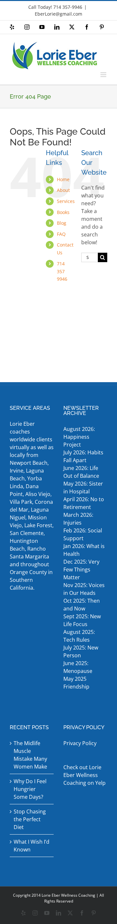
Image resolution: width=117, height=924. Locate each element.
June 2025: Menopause (78, 667)
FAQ (61, 234)
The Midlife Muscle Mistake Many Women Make (30, 755)
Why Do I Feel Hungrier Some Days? (30, 789)
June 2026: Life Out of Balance (81, 471)
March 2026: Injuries (78, 518)
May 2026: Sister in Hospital (83, 487)
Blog (61, 223)
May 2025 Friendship (76, 682)
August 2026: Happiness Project (79, 436)
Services (66, 201)
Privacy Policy (80, 743)
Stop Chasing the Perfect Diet (30, 819)
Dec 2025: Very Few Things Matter (81, 569)
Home (63, 179)
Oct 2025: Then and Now (81, 604)
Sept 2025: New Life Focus (82, 620)
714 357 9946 (62, 271)
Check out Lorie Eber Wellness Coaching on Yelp (84, 775)
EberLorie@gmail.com (58, 14)
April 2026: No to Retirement (83, 503)
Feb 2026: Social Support (82, 534)
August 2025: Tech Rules (79, 635)
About (63, 190)
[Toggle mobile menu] (103, 74)
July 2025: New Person (80, 651)
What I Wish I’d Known (31, 845)
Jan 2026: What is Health (84, 549)
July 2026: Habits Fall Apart (83, 456)
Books (63, 212)
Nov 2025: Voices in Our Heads (84, 589)
